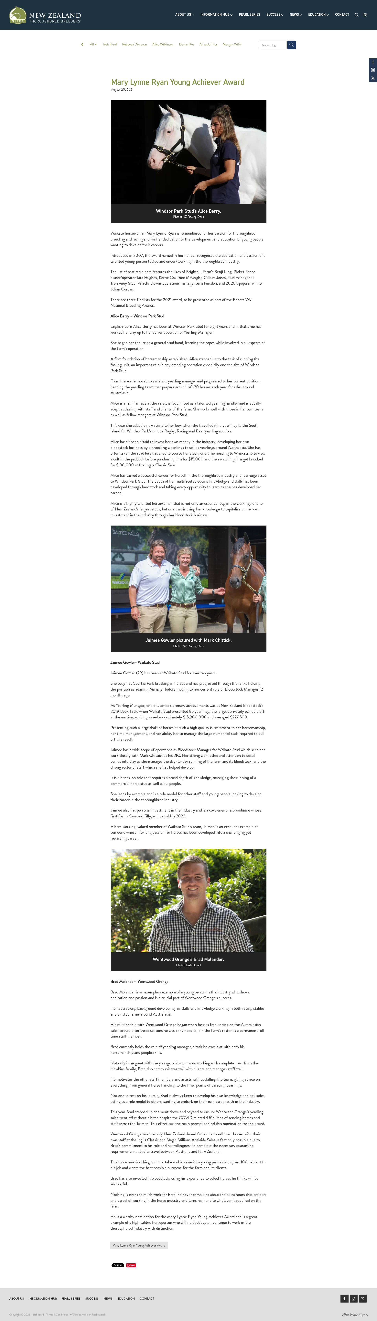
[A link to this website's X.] (373, 78)
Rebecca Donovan (134, 44)
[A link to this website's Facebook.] (373, 62)
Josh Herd (110, 44)
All (92, 44)
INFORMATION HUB (215, 14)
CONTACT (342, 14)
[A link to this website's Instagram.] (373, 70)
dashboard (38, 1314)
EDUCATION (317, 14)
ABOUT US (183, 14)
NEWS (295, 14)
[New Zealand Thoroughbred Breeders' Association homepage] (45, 15)
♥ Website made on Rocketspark (87, 1314)
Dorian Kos (186, 44)
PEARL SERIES (249, 14)
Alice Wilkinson (163, 44)
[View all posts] (82, 45)
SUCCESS (273, 14)
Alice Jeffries (208, 44)
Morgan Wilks (232, 44)
